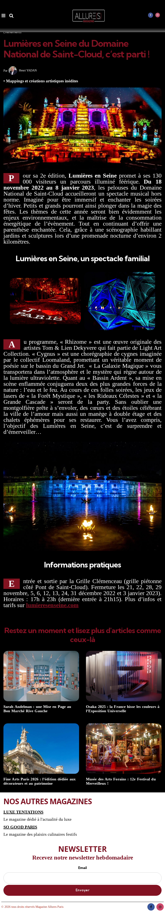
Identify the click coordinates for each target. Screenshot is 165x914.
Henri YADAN (28, 70)
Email (82, 868)
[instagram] (158, 15)
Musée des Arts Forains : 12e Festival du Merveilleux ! (121, 781)
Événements (12, 32)
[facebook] (151, 15)
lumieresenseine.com (52, 605)
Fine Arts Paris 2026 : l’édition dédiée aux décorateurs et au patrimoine (39, 781)
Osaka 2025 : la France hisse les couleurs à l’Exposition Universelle (122, 709)
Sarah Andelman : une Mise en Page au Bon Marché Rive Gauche (37, 709)
